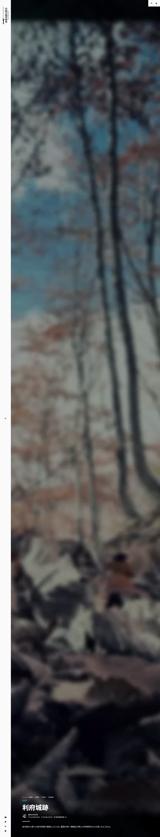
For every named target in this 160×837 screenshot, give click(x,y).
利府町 (44, 797)
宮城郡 (37, 797)
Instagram (5, 826)
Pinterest (5, 831)
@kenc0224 (33, 814)
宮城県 (31, 797)
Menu (5, 418)
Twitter (5, 822)
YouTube (5, 817)
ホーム (24, 797)
